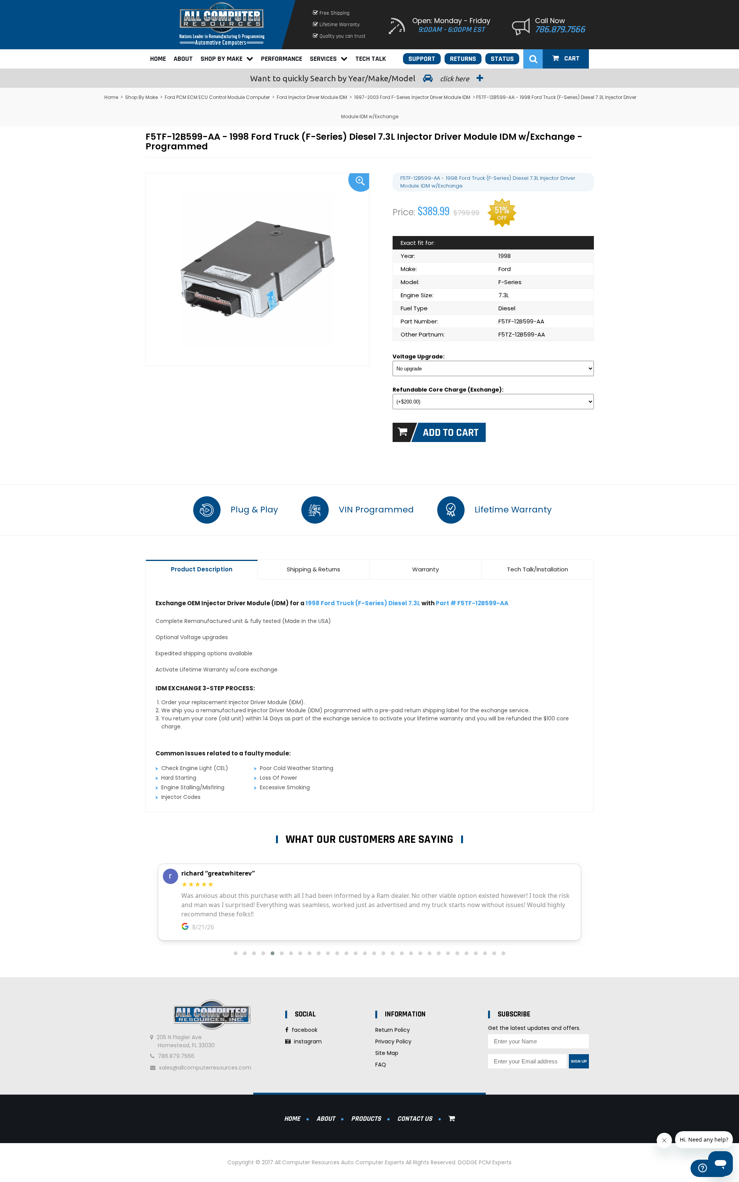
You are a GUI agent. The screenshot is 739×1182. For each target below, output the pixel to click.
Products (366, 1118)
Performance (281, 58)
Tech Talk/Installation (537, 569)
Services (323, 58)
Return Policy (392, 1030)
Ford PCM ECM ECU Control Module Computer (217, 97)
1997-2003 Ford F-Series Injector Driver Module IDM (412, 97)
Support (421, 58)
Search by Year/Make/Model (360, 78)
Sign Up (579, 1061)
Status (502, 58)
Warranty (425, 569)
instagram (307, 1041)
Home (158, 58)
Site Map (386, 1053)
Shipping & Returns (313, 569)
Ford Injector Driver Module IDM (312, 97)
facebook (304, 1030)
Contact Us (414, 1118)
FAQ (380, 1064)
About (183, 58)
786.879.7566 (560, 29)
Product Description (201, 569)
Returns (463, 58)
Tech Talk (370, 58)
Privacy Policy (393, 1041)
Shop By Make (221, 58)
